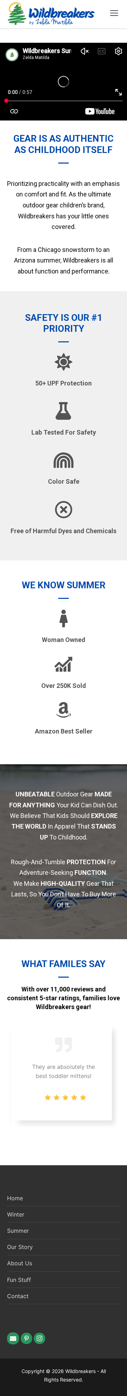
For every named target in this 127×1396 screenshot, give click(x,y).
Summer (18, 1230)
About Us (19, 1263)
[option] (63, 1073)
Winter (15, 1214)
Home (15, 1198)
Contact (18, 1296)
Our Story (20, 1246)
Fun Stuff (19, 1279)
